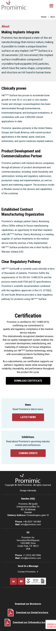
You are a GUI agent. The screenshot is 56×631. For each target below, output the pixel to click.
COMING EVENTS (28, 453)
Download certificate (28, 380)
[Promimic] (13, 5)
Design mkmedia (28, 490)
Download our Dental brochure (32, 612)
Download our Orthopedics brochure (32, 622)
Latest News (28, 417)
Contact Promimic (27, 571)
